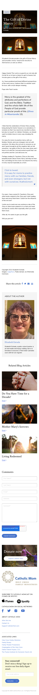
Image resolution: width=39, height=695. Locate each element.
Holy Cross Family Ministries (11, 640)
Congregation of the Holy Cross (12, 647)
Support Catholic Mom (15, 558)
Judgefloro (10, 272)
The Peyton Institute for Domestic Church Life (17, 652)
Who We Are (6, 620)
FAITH (7, 12)
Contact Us (5, 623)
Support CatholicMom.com (10, 626)
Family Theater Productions (11, 645)
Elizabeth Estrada (12, 342)
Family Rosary (6, 642)
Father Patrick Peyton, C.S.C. (11, 650)
